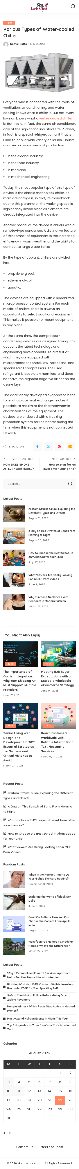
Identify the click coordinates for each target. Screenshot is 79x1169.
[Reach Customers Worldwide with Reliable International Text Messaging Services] (58, 716)
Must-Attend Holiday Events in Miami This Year (37, 1018)
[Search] (73, 6)
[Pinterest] (59, 446)
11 (19, 1091)
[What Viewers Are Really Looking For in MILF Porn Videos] (14, 580)
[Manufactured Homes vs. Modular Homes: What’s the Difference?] (14, 946)
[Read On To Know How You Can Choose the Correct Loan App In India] (14, 924)
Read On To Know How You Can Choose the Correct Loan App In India (49, 921)
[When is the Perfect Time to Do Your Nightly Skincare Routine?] (14, 879)
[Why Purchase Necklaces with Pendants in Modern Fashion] (14, 602)
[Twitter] (48, 446)
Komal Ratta (18, 43)
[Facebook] (37, 446)
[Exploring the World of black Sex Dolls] (14, 901)
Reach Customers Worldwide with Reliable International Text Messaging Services (57, 742)
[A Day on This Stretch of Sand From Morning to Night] (14, 536)
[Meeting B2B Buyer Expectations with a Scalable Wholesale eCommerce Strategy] (58, 654)
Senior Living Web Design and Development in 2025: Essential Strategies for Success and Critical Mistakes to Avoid (19, 746)
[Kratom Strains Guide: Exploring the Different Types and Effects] (14, 513)
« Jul (7, 1132)
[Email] (70, 446)
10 (8, 1091)
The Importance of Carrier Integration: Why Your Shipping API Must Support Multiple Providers (19, 681)
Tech (9, 22)
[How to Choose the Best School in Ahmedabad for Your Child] (14, 558)
